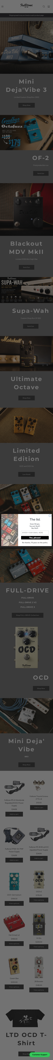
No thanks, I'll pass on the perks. (35, 543)
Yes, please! (35, 537)
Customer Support (39, 1055)
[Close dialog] (50, 515)
